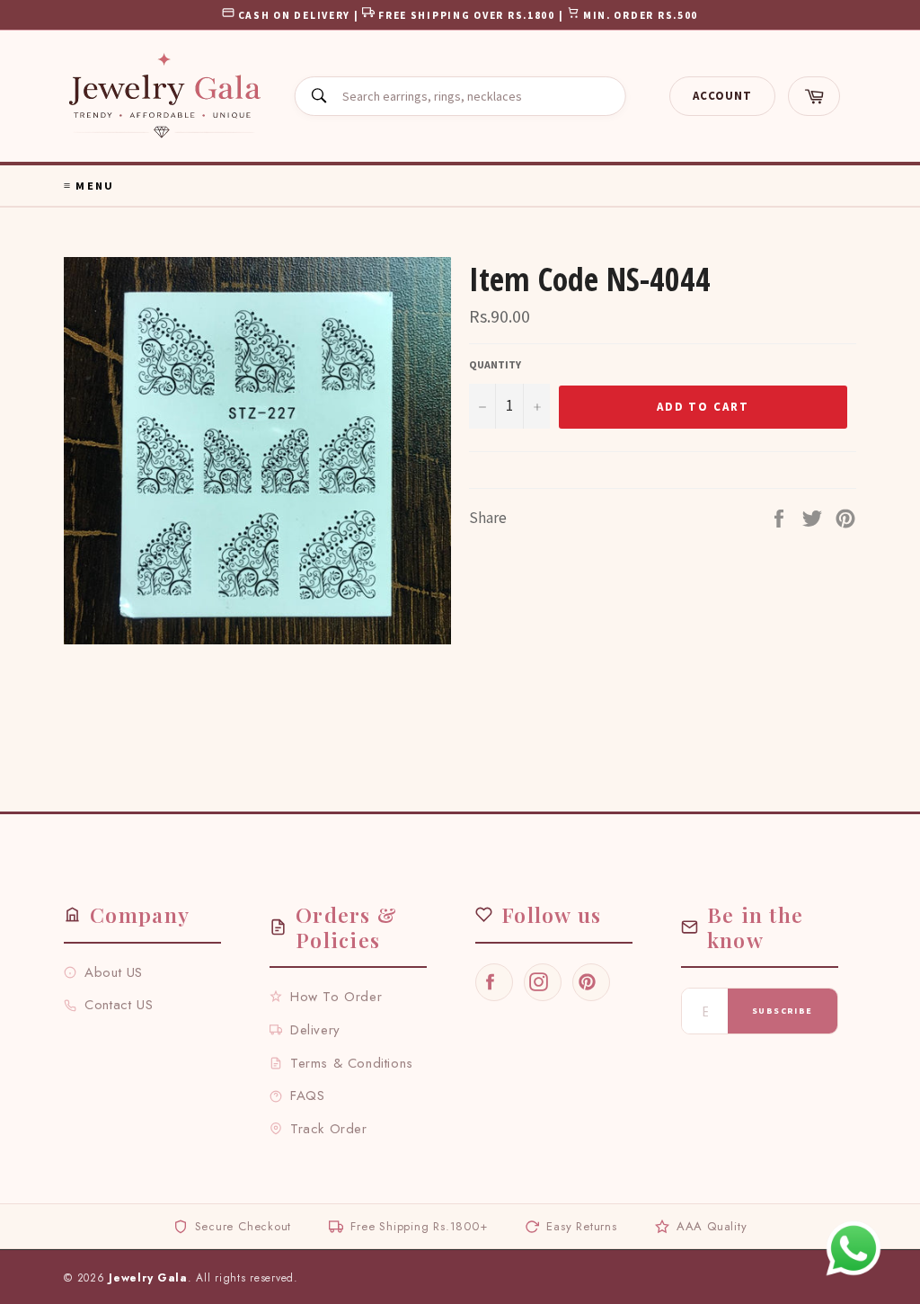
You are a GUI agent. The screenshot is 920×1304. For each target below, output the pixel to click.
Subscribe (782, 1010)
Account (722, 95)
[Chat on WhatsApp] (853, 1248)
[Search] (319, 96)
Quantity (495, 364)
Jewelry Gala (148, 1278)
